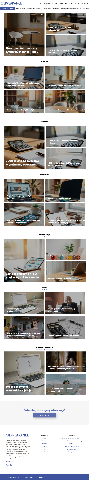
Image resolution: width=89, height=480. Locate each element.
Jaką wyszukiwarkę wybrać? (60, 198)
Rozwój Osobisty (81, 3)
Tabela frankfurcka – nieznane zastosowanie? (60, 390)
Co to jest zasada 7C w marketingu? (62, 256)
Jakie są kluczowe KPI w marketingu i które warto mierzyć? (22, 275)
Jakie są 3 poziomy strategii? (59, 278)
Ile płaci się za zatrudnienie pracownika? (65, 85)
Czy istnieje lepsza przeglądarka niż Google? (22, 197)
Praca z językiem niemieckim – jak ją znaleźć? (22, 310)
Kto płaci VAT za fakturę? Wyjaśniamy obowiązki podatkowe (23, 84)
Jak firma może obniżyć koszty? (20, 110)
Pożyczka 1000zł (71, 449)
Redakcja (9, 461)
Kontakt (9, 465)
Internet (55, 3)
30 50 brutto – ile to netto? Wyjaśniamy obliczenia (68, 9)
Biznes (40, 3)
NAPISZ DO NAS (44, 415)
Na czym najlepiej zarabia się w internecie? (66, 110)
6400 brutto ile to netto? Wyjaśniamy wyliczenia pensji (63, 164)
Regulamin (42, 477)
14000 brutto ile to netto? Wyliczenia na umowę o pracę (32, 9)
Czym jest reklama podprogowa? (71, 438)
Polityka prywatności (13, 477)
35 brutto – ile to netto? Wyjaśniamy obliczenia (62, 51)
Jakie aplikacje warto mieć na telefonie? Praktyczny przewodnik (24, 221)
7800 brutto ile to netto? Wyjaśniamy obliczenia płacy (63, 29)
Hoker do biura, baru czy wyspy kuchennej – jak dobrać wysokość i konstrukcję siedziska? (22, 50)
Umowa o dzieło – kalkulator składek (63, 335)
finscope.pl (71, 452)
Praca (71, 3)
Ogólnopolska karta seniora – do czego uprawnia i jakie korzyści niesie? (64, 367)
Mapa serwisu (29, 477)
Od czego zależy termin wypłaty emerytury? (61, 310)
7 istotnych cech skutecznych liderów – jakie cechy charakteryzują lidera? (23, 334)
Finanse (47, 3)
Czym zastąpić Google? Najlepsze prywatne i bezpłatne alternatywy (66, 221)
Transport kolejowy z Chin (71, 446)
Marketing (64, 3)
